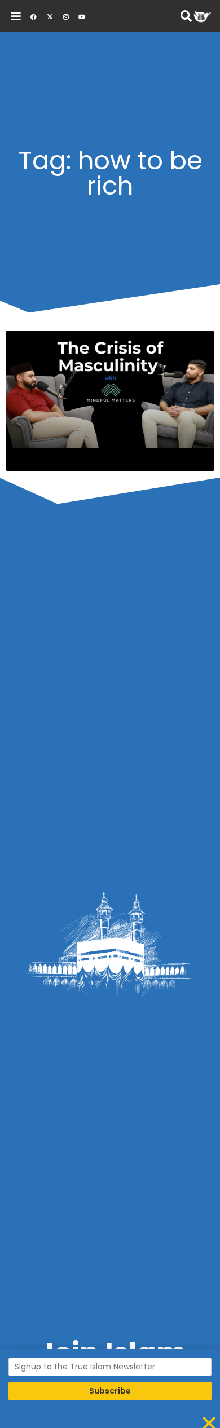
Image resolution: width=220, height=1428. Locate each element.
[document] (110, 714)
